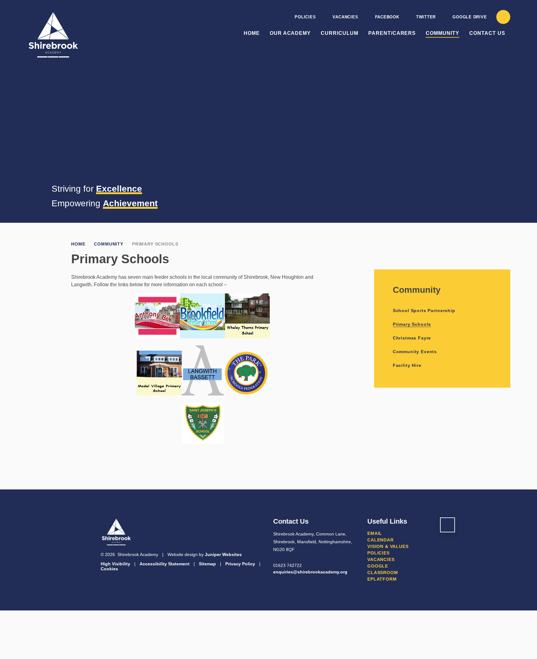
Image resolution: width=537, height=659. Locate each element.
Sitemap (207, 563)
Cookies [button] (109, 568)
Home (78, 243)
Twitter (426, 17)
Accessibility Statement (165, 563)
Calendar (380, 539)
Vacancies (345, 17)
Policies (305, 17)
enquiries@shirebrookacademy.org (310, 571)
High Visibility (115, 563)
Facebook (387, 17)
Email (374, 533)
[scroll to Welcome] (447, 524)
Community (108, 243)
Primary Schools (155, 243)
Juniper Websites (223, 554)
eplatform (382, 579)
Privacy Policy (240, 563)
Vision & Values (388, 546)
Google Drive (469, 17)
